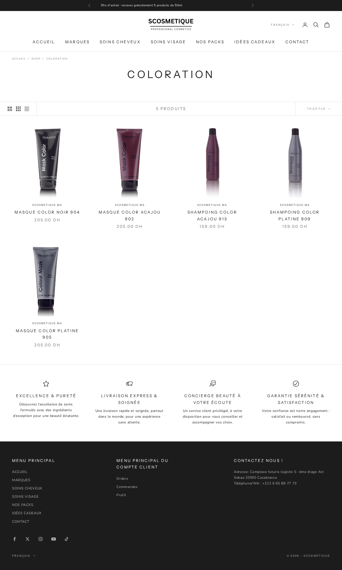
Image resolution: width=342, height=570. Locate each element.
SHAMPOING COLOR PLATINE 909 (294, 215)
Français (280, 25)
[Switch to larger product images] (10, 109)
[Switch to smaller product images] (18, 109)
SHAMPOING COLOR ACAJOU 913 (212, 215)
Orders (122, 478)
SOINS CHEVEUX (120, 41)
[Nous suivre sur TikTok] (66, 538)
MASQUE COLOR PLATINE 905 (47, 334)
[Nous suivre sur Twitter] (27, 538)
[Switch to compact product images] (27, 109)
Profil (121, 495)
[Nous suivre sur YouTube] (53, 538)
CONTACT (297, 41)
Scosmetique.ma (47, 205)
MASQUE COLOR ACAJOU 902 (130, 215)
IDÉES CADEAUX (254, 41)
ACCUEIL (44, 41)
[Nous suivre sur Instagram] (40, 538)
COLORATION (57, 59)
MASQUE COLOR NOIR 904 (47, 212)
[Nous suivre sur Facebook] (14, 538)
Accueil (19, 59)
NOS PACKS (210, 41)
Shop (36, 59)
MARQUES (77, 41)
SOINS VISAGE (168, 41)
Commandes (126, 486)
